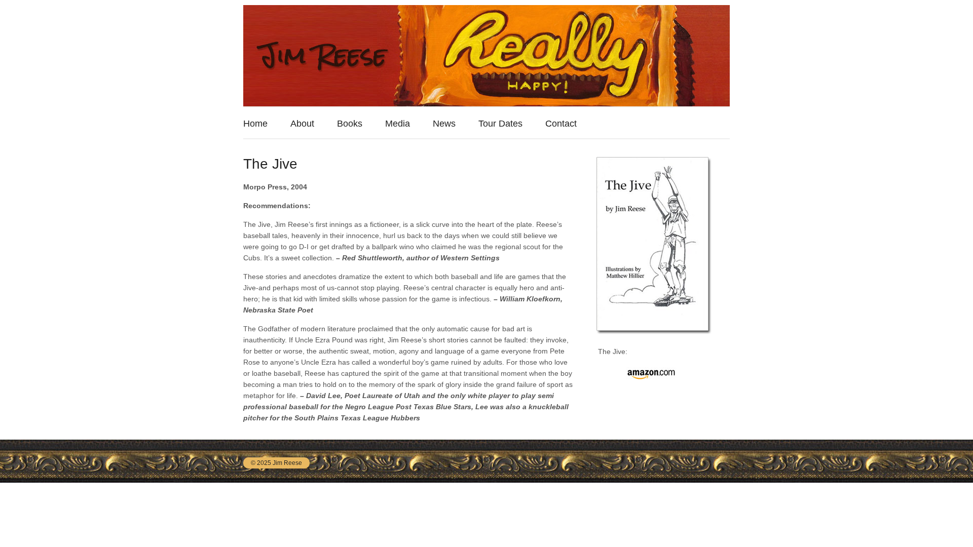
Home (255, 124)
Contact (561, 124)
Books (349, 124)
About (302, 124)
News (444, 124)
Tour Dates (500, 124)
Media (397, 124)
